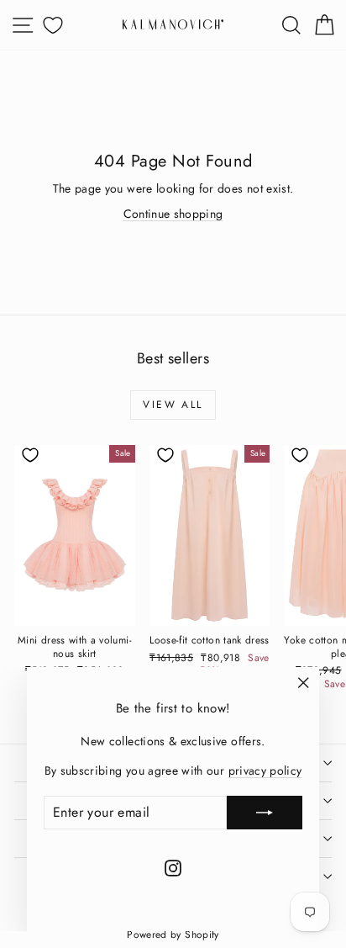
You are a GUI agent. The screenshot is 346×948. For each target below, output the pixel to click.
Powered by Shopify (172, 934)
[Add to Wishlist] (30, 455)
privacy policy (265, 770)
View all (172, 404)
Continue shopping (173, 213)
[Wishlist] (50, 24)
